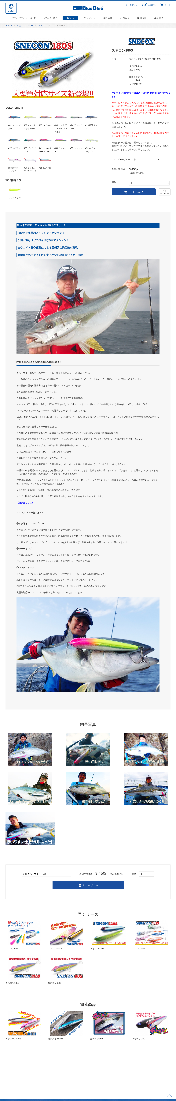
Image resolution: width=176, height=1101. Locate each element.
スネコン (42, 25)
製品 (69, 18)
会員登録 (152, 5)
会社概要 (159, 18)
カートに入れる (136, 192)
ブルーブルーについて (24, 18)
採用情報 (141, 18)
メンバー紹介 (51, 18)
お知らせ (124, 18)
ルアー (30, 25)
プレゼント (89, 18)
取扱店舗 (107, 18)
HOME (9, 25)
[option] (53, 69)
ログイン (134, 5)
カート (167, 5)
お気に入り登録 (164, 193)
